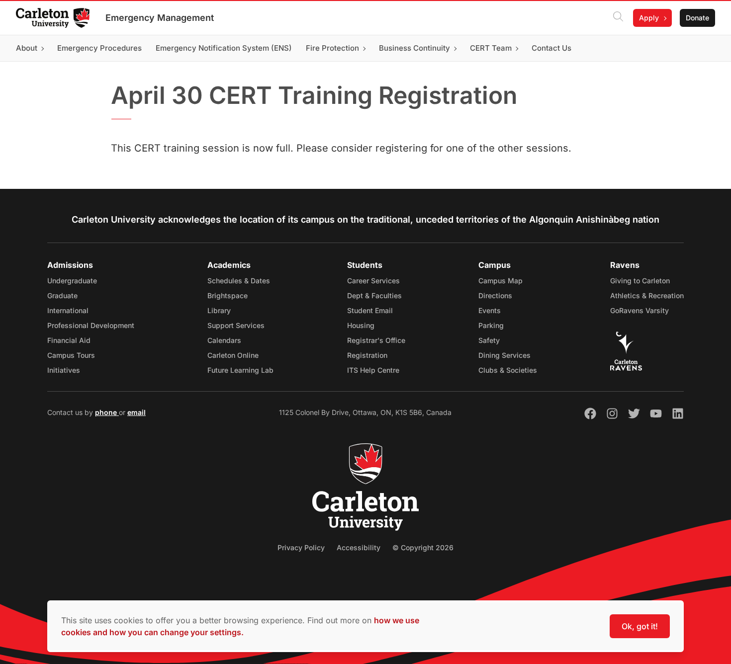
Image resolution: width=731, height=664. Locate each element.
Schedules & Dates (238, 280)
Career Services (373, 280)
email (136, 412)
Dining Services (504, 355)
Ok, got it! (640, 626)
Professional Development (90, 325)
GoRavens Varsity (639, 310)
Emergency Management (159, 17)
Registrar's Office (376, 340)
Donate (697, 17)
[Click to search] (618, 18)
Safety (489, 340)
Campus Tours (71, 355)
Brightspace (227, 295)
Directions (495, 295)
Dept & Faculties (374, 295)
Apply (649, 17)
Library (219, 310)
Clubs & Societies (507, 370)
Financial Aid (69, 340)
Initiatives (63, 370)
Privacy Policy (301, 547)
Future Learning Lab (240, 370)
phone (107, 412)
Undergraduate (72, 280)
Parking (491, 325)
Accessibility (358, 547)
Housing (360, 325)
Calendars (224, 340)
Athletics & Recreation (647, 295)
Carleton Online (233, 355)
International (68, 310)
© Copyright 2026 (423, 547)
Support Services (236, 325)
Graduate (62, 295)
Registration (367, 355)
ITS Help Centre (373, 370)
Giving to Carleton (640, 280)
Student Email (370, 310)
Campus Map (500, 280)
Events (489, 310)
